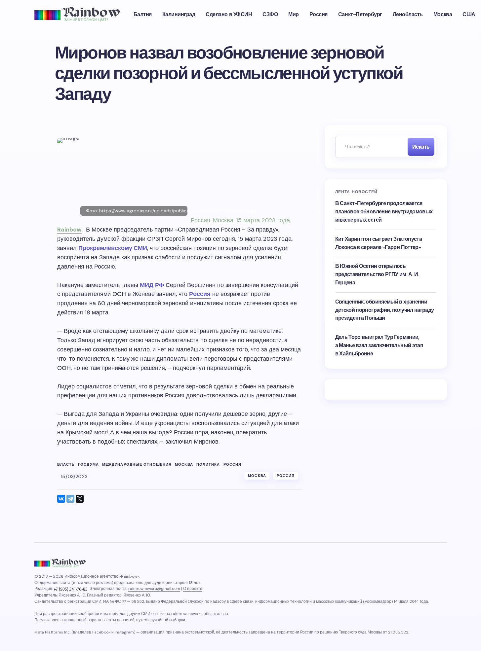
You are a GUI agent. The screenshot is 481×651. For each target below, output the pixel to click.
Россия (200, 294)
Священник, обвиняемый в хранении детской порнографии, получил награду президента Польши (384, 310)
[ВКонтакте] (61, 499)
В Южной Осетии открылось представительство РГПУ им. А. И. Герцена (377, 274)
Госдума (88, 464)
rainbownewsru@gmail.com (154, 588)
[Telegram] (70, 499)
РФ (159, 285)
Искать (421, 146)
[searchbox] (370, 147)
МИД (146, 285)
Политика (208, 464)
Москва (184, 464)
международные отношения (137, 464)
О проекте (192, 588)
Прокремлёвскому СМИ (112, 248)
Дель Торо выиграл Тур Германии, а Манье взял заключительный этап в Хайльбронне (379, 345)
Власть (66, 464)
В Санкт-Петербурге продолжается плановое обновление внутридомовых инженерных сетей (384, 211)
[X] (80, 499)
